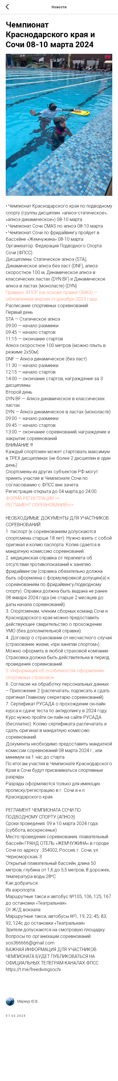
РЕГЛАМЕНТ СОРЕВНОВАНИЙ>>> (40, 505)
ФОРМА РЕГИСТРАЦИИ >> (33, 498)
